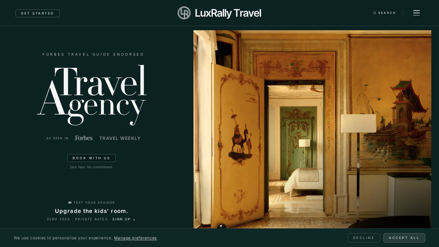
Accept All (404, 238)
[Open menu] (416, 13)
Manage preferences (135, 237)
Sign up (124, 219)
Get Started (37, 13)
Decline (364, 238)
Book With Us (91, 158)
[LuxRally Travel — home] (219, 12)
